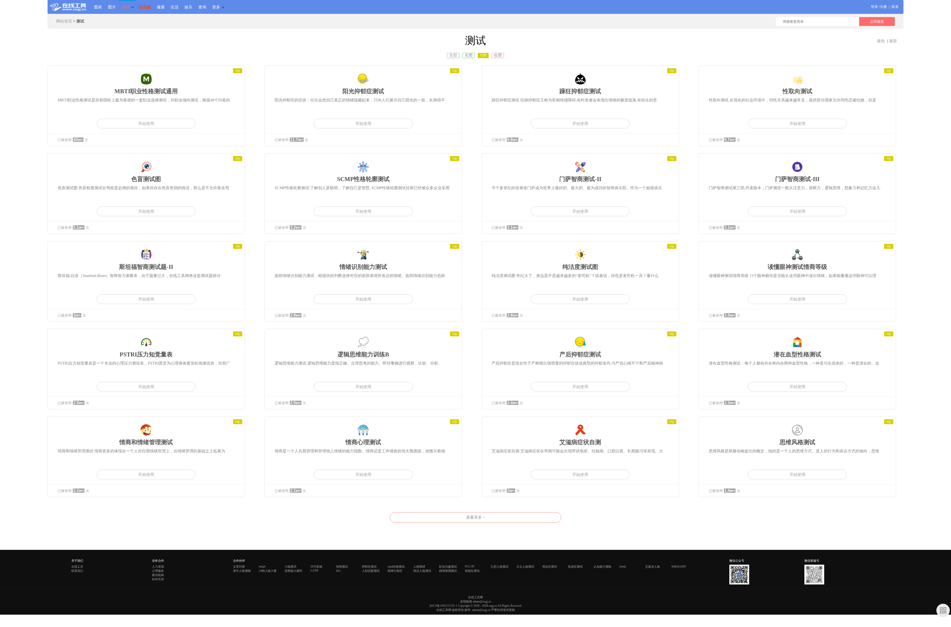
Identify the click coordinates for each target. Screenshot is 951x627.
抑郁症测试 (369, 566)
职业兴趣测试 (448, 566)
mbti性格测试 (396, 566)
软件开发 (158, 579)
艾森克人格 (652, 566)
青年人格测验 (242, 571)
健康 (161, 7)
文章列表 (239, 566)
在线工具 (77, 566)
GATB (314, 570)
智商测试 (342, 566)
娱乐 (188, 7)
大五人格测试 (525, 566)
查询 (202, 7)
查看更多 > (475, 517)
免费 (469, 55)
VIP (483, 55)
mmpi (262, 566)
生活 (175, 7)
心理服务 (158, 571)
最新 (893, 41)
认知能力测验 (602, 566)
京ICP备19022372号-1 (443, 605)
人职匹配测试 (371, 571)
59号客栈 (316, 566)
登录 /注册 (879, 7)
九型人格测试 (499, 566)
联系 (895, 7)
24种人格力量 (268, 571)
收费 (498, 55)
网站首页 (64, 21)
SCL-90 (469, 566)
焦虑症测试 (575, 566)
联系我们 (77, 571)
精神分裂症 (395, 571)
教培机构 (158, 575)
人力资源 (158, 566)
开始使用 (146, 123)
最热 (881, 41)
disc (338, 570)
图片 (112, 7)
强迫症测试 (549, 566)
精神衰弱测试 (448, 571)
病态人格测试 (422, 571)
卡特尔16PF (678, 566)
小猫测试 (290, 566)
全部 (453, 55)
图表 (98, 7)
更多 (216, 7)
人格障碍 (419, 566)
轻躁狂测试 (472, 571)
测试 (126, 7)
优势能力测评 (293, 571)
